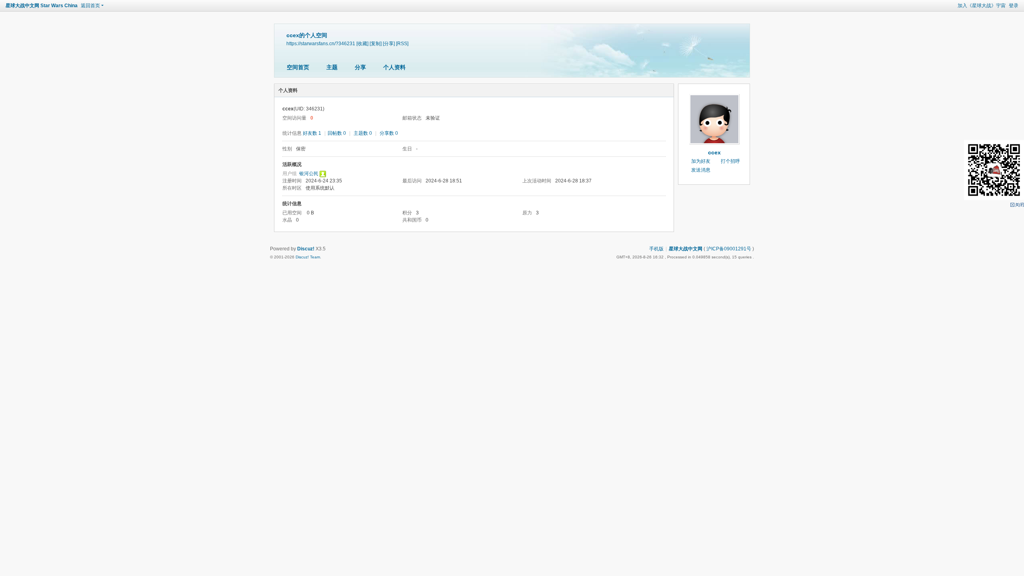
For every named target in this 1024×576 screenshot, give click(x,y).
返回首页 (90, 5)
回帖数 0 (337, 133)
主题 (332, 67)
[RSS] (402, 43)
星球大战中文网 (685, 249)
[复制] (376, 43)
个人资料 (394, 67)
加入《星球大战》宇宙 (982, 5)
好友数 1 (312, 133)
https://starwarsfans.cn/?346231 (320, 43)
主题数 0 (363, 133)
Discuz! (305, 249)
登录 (1013, 5)
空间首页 (298, 67)
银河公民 (308, 173)
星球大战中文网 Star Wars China (42, 5)
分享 (360, 67)
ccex (714, 152)
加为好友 (700, 161)
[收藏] (362, 43)
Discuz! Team (308, 257)
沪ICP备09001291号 (728, 249)
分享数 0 (389, 133)
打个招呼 (730, 161)
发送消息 (700, 170)
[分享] (389, 43)
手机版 (656, 249)
